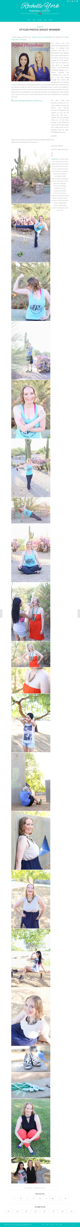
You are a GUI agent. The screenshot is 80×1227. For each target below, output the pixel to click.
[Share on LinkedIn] (40, 1198)
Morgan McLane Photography (42, 37)
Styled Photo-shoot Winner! (40, 29)
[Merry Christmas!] (26, 1211)
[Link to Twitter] (68, 1)
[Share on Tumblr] (46, 1198)
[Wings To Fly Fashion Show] (71, 1211)
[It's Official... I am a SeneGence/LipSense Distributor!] (44, 1211)
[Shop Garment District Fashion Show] (8, 1211)
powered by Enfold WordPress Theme (24, 1224)
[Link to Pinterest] (75, 1)
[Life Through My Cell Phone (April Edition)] (53, 1211)
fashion (40, 27)
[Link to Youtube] (72, 1)
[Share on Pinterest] (34, 1198)
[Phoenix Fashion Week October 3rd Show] (35, 1211)
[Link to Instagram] (77, 1)
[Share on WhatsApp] (27, 1198)
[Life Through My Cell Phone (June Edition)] (1, 613)
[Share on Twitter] (21, 1198)
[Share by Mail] (65, 1198)
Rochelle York (40, 1188)
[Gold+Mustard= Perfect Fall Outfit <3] (62, 1211)
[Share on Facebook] (14, 1198)
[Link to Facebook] (70, 1)
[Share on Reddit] (59, 1198)
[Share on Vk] (53, 1198)
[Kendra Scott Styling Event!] (17, 1211)
